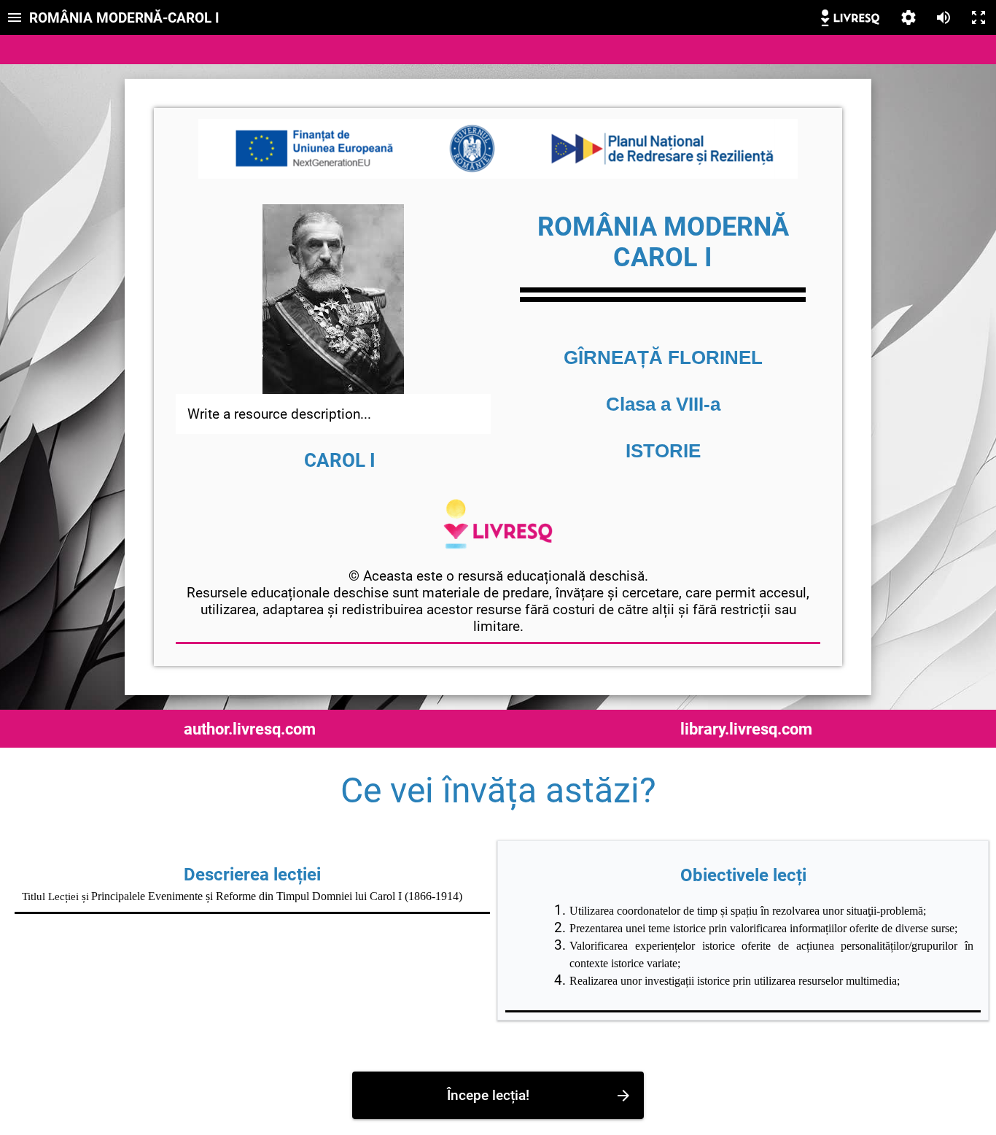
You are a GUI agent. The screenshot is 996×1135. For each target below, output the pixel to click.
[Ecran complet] (978, 17)
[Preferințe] (908, 17)
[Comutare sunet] (943, 17)
